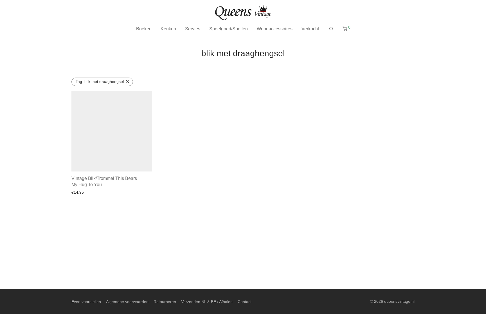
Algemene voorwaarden (127, 301)
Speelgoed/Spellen (228, 28)
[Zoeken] (331, 29)
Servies (192, 28)
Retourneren (165, 301)
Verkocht (310, 28)
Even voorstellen (86, 301)
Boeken (144, 28)
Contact (244, 301)
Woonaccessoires (274, 28)
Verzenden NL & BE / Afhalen (207, 301)
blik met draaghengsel (100, 81)
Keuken (168, 28)
